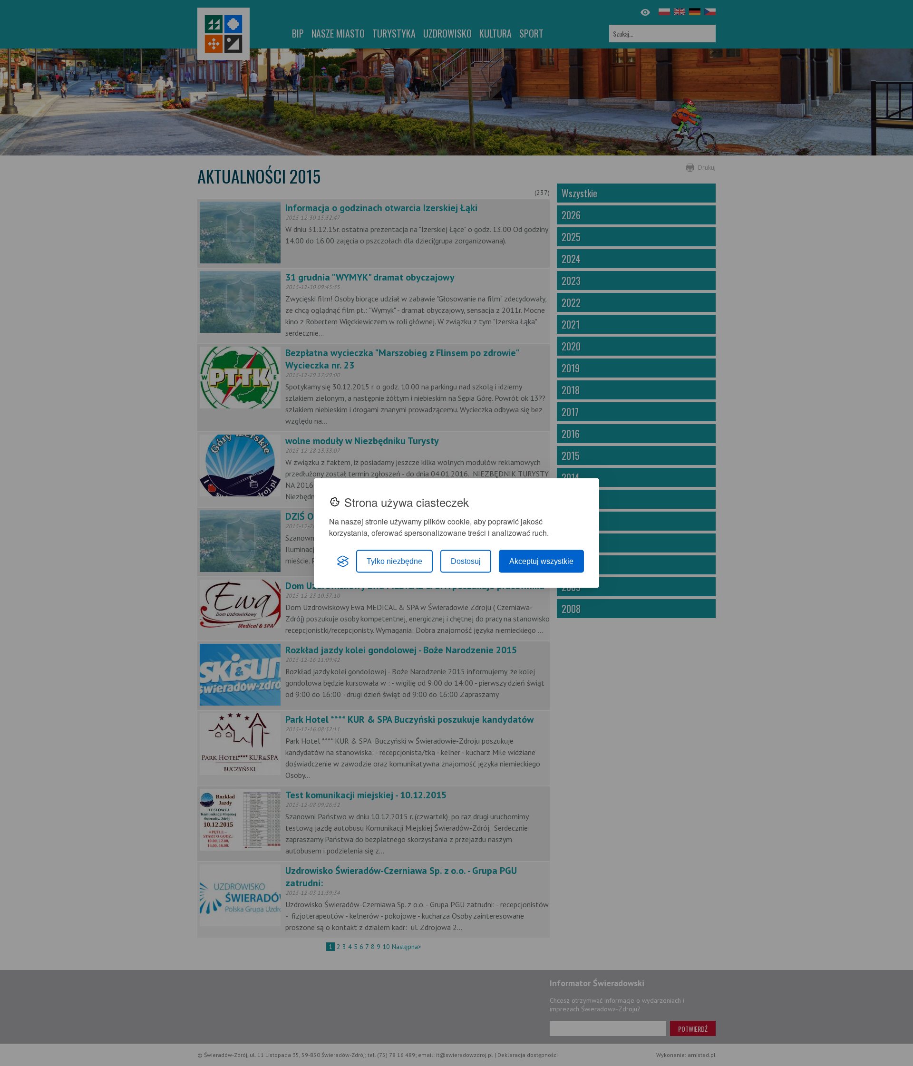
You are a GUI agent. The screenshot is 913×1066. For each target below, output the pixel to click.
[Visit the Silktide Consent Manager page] (343, 561)
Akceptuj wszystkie (541, 561)
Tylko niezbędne (394, 561)
